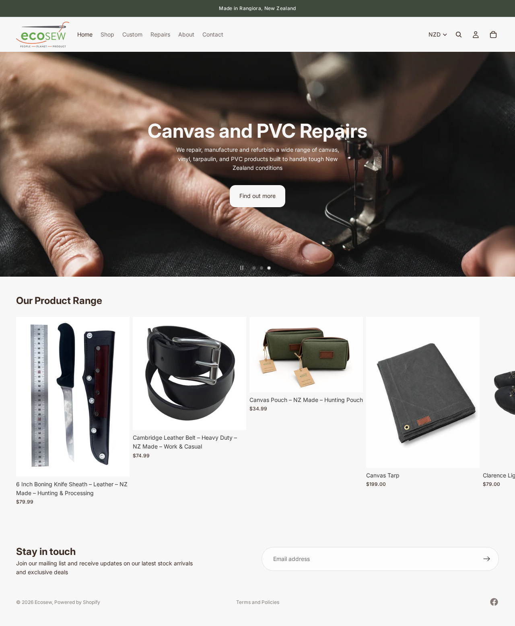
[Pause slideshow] (242, 268)
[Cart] (493, 34)
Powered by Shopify (77, 602)
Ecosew (43, 602)
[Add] (117, 464)
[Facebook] (494, 602)
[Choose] (234, 417)
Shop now (446, 191)
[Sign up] (486, 559)
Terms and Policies (257, 602)
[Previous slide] (13, 164)
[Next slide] (502, 164)
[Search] (459, 34)
